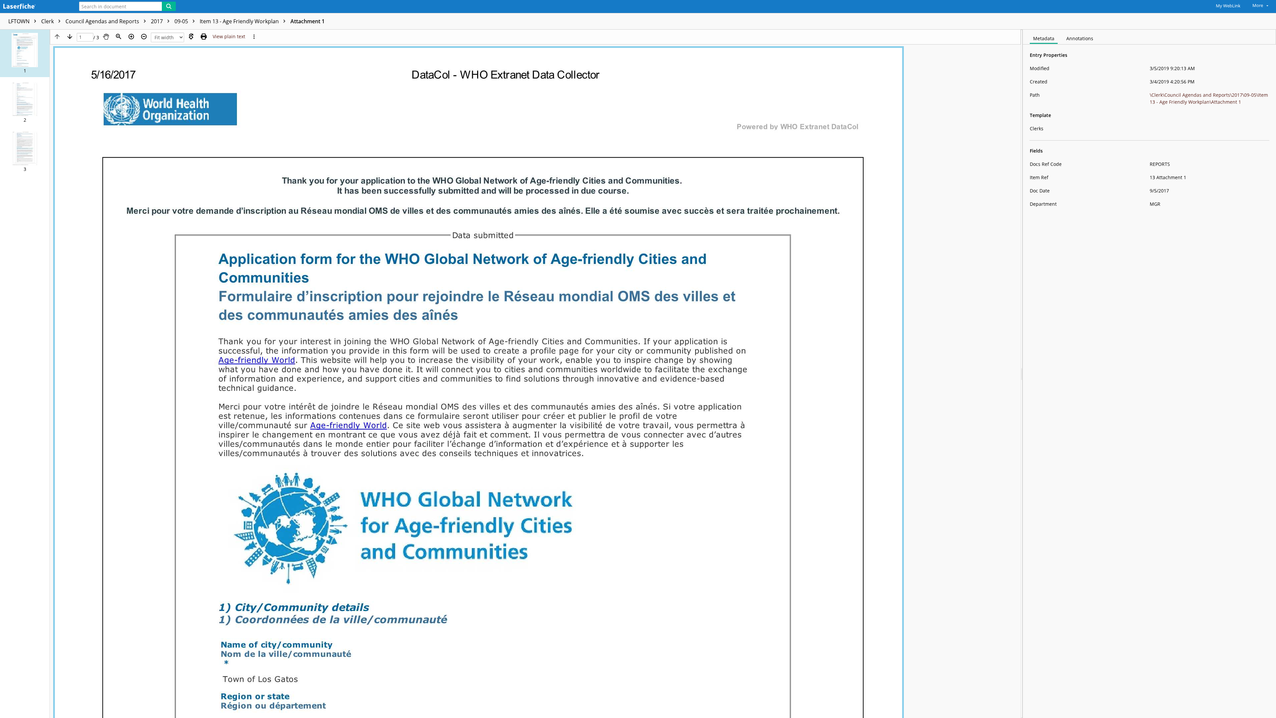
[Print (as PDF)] (203, 36)
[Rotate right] (191, 36)
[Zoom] (118, 36)
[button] (25, 53)
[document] (1149, 374)
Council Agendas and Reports (103, 21)
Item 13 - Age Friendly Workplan (240, 21)
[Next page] (69, 36)
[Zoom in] (131, 36)
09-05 (181, 21)
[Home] (34, 6)
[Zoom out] (144, 36)
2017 (157, 21)
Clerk (48, 21)
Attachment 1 (307, 21)
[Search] (169, 6)
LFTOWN (19, 21)
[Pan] (106, 36)
